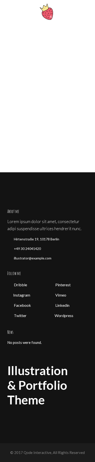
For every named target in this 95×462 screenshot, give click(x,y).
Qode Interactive (37, 452)
